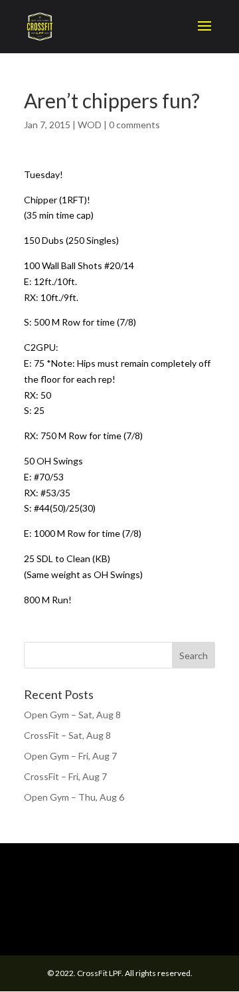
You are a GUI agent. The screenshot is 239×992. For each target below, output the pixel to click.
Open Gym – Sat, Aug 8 (72, 714)
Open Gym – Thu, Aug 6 (74, 797)
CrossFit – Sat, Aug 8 (67, 735)
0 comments (134, 124)
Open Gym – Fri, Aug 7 (70, 755)
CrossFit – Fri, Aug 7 (65, 776)
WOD (90, 124)
